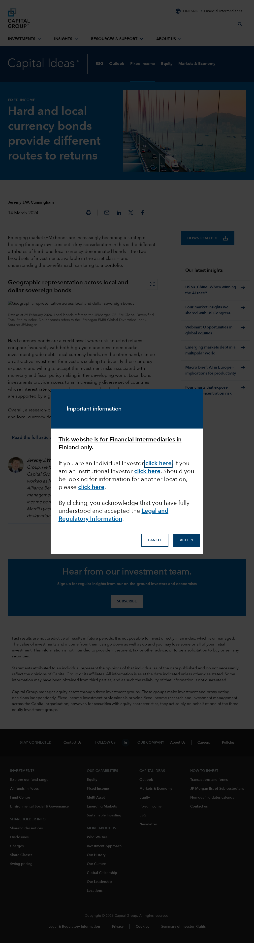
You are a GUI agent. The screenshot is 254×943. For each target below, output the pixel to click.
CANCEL (155, 540)
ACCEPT (187, 540)
